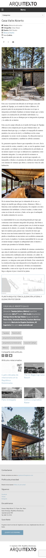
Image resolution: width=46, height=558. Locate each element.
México (5, 348)
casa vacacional (17, 348)
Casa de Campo (30, 343)
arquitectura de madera (12, 338)
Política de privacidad (19, 485)
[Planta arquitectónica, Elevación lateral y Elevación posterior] (23, 284)
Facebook (4, 494)
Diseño (11, 33)
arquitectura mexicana (12, 343)
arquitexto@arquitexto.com (25, 475)
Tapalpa (6, 333)
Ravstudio (16, 333)
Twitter (3, 496)
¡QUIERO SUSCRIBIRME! (12, 532)
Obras (5, 33)
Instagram (4, 499)
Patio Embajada (9, 400)
